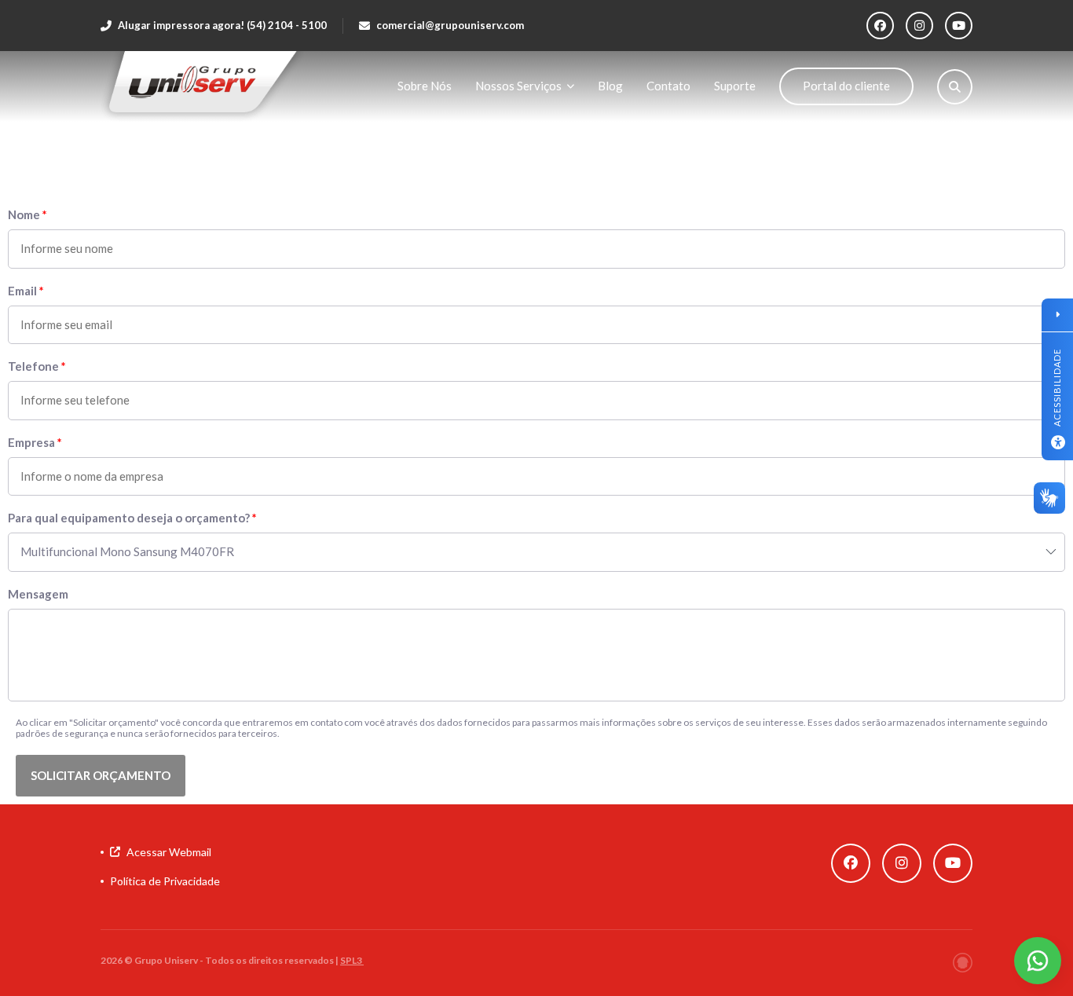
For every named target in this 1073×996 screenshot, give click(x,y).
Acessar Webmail (168, 852)
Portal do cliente (846, 86)
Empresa (31, 442)
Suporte (735, 86)
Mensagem (38, 594)
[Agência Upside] (962, 962)
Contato (668, 86)
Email (22, 291)
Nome (24, 215)
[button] (100, 775)
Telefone (33, 366)
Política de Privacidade (165, 881)
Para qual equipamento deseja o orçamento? (129, 518)
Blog (610, 86)
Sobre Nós (424, 86)
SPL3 (352, 960)
